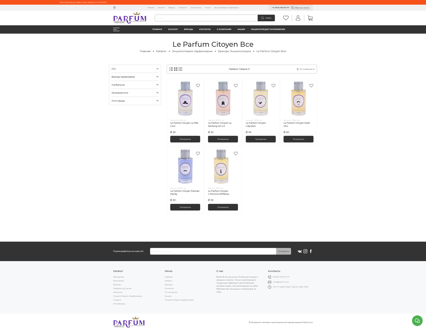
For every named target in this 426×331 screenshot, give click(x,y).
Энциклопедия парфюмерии (226, 7)
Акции (208, 7)
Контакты (183, 7)
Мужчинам (118, 280)
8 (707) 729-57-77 (281, 277)
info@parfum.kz (281, 282)
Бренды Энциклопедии (234, 51)
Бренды (171, 7)
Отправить (283, 251)
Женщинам (118, 277)
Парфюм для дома (122, 288)
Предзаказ (185, 139)
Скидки (117, 300)
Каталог (161, 7)
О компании (196, 7)
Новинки (117, 292)
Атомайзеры (119, 303)
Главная (150, 7)
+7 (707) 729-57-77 (280, 7)
